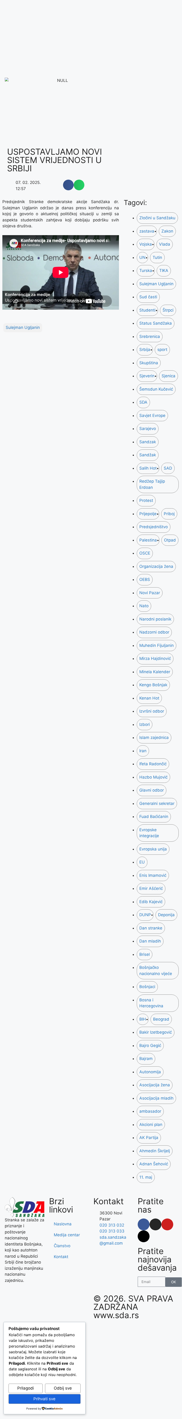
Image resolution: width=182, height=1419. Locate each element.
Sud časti (148, 296)
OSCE (144, 553)
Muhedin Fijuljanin (156, 645)
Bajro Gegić (150, 1045)
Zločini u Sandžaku (157, 217)
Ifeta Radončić (153, 763)
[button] (68, 185)
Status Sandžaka (155, 323)
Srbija (144, 349)
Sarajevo (147, 428)
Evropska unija (153, 849)
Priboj (169, 513)
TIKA (163, 270)
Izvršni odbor (151, 711)
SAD (168, 468)
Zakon (167, 231)
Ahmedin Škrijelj (154, 1150)
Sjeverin (147, 375)
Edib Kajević (151, 901)
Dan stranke (150, 928)
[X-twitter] (144, 1236)
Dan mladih (150, 941)
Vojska (145, 244)
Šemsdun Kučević (156, 389)
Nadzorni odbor (154, 632)
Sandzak (147, 441)
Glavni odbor (151, 790)
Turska (145, 270)
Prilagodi (25, 1388)
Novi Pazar (149, 592)
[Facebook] (144, 1224)
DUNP (145, 914)
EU (142, 862)
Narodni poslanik (155, 619)
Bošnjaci (147, 986)
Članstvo (62, 1245)
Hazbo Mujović (153, 777)
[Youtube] (167, 1224)
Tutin (157, 257)
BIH (142, 1019)
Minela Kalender (154, 671)
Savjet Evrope (152, 415)
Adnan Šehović (153, 1164)
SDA (143, 402)
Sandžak (147, 455)
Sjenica (168, 375)
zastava (146, 231)
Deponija (166, 914)
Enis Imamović (152, 875)
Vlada (164, 244)
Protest (146, 500)
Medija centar (67, 1234)
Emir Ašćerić (151, 888)
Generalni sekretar (156, 803)
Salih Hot (148, 468)
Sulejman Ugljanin (23, 327)
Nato (144, 605)
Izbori (144, 724)
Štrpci (168, 310)
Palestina (148, 540)
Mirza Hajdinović (155, 658)
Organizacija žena (156, 566)
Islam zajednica (154, 737)
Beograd (161, 1019)
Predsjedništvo (153, 526)
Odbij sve (63, 1388)
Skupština (148, 362)
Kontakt (61, 1256)
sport (162, 349)
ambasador (150, 1111)
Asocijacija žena (154, 1085)
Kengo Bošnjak (153, 684)
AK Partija (148, 1137)
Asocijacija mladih (156, 1098)
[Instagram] (155, 1224)
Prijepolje (148, 513)
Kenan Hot (149, 698)
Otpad (170, 540)
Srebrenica (149, 336)
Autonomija (150, 1071)
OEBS (144, 579)
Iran (142, 750)
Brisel (144, 954)
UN (142, 257)
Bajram (146, 1058)
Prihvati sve (44, 1398)
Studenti (147, 310)
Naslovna (63, 1224)
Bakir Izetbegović (155, 1032)
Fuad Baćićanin (153, 816)
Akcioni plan (150, 1124)
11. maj (145, 1177)
